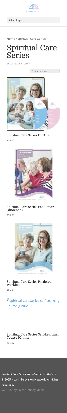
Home (11, 39)
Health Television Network (29, 379)
